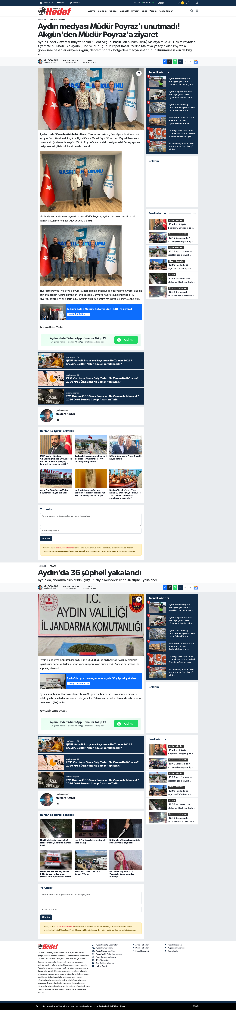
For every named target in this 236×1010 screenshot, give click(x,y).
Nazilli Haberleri (176, 261)
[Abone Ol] (196, 62)
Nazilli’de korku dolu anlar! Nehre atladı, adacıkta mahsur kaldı (180, 280)
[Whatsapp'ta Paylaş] (175, 61)
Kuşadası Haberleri (176, 948)
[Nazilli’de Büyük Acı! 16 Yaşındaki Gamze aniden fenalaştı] (125, 860)
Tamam (195, 1006)
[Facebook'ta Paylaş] (165, 61)
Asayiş (91, 11)
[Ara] (191, 11)
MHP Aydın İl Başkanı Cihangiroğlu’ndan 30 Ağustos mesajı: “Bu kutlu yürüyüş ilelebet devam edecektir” (181, 226)
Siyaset (135, 11)
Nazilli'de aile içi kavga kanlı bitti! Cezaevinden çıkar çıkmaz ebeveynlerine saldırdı (55, 874)
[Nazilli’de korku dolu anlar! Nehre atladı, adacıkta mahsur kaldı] (56, 829)
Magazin (124, 11)
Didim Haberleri (142, 948)
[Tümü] (194, 213)
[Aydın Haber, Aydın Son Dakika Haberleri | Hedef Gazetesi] (55, 11)
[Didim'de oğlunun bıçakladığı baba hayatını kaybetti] (125, 829)
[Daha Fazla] (180, 61)
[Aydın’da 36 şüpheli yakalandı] (91, 625)
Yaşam (153, 11)
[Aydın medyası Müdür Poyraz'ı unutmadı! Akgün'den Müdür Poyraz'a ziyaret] (91, 99)
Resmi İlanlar (166, 11)
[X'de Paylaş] (169, 61)
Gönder (46, 538)
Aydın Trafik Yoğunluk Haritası (109, 954)
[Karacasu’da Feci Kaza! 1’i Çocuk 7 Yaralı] (91, 860)
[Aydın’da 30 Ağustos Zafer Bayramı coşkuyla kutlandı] (56, 478)
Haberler (42, 20)
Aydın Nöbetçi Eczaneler (107, 945)
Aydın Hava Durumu (104, 948)
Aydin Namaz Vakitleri (105, 951)
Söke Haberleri (142, 951)
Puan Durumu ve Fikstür (106, 957)
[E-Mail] (58, 420)
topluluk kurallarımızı (65, 548)
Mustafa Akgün (65, 414)
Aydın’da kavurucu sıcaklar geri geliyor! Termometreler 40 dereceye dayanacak (91, 459)
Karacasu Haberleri (178, 234)
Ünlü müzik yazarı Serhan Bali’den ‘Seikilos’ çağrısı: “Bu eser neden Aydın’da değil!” (90, 492)
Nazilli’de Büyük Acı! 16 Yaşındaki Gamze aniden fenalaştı (121, 874)
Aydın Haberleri (58, 20)
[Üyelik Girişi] (196, 3)
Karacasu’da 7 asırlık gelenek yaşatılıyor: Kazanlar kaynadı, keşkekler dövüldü (181, 240)
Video (63, 3)
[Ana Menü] (197, 11)
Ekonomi (102, 11)
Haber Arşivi (101, 966)
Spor (144, 11)
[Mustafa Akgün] (46, 416)
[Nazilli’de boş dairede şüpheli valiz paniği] (91, 829)
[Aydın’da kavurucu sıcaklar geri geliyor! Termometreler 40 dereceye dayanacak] (91, 445)
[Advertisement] (172, 185)
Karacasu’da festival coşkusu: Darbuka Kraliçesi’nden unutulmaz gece (181, 294)
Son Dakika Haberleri (105, 963)
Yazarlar (76, 3)
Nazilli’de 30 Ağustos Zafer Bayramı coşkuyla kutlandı (179, 267)
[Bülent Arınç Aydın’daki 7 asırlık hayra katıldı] (125, 445)
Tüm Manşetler (102, 960)
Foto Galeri (48, 3)
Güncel (113, 11)
